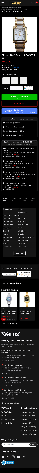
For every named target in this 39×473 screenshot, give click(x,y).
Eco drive (21, 218)
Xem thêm (19, 253)
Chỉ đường (21, 156)
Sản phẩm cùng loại (9, 290)
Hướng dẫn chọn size (9, 70)
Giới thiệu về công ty (8, 419)
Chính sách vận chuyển (28, 419)
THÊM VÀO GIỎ (19, 104)
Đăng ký (33, 445)
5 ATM (20, 228)
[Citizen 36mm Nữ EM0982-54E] (27, 299)
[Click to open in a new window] (19, 34)
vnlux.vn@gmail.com (11, 403)
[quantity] (12, 88)
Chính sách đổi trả (27, 423)
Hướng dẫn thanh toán (28, 430)
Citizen (12, 65)
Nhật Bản (21, 234)
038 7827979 (9, 156)
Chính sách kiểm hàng (28, 434)
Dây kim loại (22, 221)
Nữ (19, 215)
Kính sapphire (23, 225)
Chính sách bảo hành (27, 412)
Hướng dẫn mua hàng (28, 427)
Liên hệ (4, 416)
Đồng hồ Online (6, 423)
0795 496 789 (19, 112)
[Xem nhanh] (14, 295)
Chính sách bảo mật (27, 416)
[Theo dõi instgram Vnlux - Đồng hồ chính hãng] (13, 457)
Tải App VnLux (6, 412)
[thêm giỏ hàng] (10, 295)
